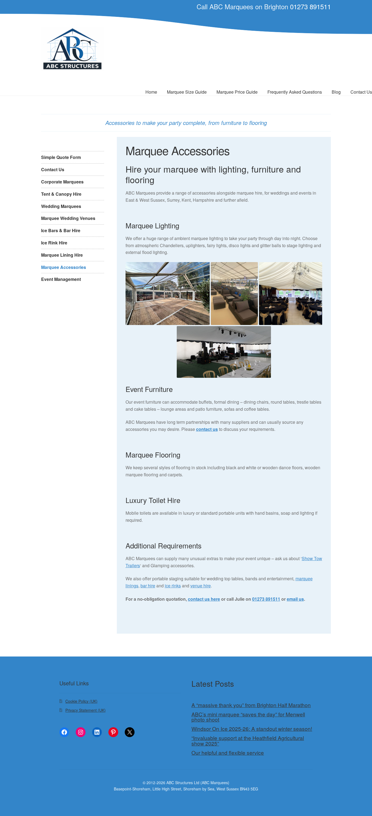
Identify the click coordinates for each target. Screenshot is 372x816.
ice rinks (173, 585)
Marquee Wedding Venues (68, 218)
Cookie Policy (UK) (81, 701)
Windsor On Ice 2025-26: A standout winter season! (251, 728)
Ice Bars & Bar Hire (60, 230)
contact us (207, 429)
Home (151, 92)
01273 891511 (310, 6)
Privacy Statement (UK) (85, 710)
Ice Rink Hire (54, 243)
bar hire (148, 585)
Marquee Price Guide (237, 92)
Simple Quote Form (61, 157)
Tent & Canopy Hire (61, 194)
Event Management (61, 279)
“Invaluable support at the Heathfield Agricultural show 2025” (247, 740)
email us (295, 599)
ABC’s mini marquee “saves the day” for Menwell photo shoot (248, 716)
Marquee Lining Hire (62, 255)
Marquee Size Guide (187, 92)
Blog (336, 92)
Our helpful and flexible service (227, 752)
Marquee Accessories (63, 267)
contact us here (204, 599)
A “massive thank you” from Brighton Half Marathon (251, 705)
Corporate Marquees (62, 182)
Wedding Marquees (61, 206)
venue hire (200, 585)
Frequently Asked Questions (294, 92)
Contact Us (52, 169)
